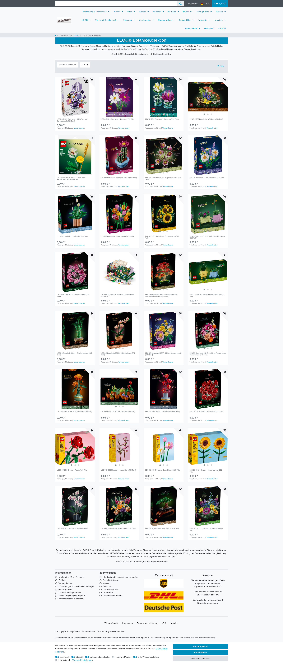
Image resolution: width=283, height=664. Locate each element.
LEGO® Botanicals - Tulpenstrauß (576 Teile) (117, 236)
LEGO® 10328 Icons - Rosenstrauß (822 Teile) (206, 411)
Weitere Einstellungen (82, 660)
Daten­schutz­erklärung (147, 623)
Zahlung (62, 580)
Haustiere (218, 20)
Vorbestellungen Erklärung (71, 599)
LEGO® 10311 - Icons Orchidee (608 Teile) (72, 528)
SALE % (222, 28)
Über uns (107, 586)
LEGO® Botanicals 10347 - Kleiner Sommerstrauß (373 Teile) (163, 354)
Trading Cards (202, 11)
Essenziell (64, 657)
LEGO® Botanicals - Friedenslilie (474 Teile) (72, 236)
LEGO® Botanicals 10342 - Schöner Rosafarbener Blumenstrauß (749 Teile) (208, 354)
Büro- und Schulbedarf (105, 20)
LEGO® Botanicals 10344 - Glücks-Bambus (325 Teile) (74, 354)
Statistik (79, 657)
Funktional (65, 660)
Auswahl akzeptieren (200, 658)
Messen (106, 583)
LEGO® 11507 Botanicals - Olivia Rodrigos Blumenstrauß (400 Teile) (72, 120)
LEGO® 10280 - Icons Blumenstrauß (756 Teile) (118, 528)
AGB (164, 623)
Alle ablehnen (200, 652)
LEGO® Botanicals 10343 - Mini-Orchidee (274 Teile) (118, 354)
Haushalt (157, 11)
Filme (130, 11)
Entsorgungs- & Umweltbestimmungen (76, 586)
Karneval (172, 11)
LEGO (85, 20)
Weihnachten (191, 28)
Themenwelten (165, 20)
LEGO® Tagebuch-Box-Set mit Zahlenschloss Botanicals (117, 295)
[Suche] (180, 3)
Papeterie (203, 20)
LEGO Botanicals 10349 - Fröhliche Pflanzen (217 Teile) (207, 295)
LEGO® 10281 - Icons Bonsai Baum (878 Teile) (162, 528)
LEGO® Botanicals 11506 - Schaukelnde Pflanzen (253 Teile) (207, 237)
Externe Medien (123, 657)
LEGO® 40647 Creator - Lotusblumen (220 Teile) (162, 470)
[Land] (202, 3)
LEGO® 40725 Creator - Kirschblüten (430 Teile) (118, 470)
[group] (75, 97)
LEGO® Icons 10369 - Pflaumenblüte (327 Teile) (162, 411)
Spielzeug (127, 20)
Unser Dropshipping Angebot (72, 595)
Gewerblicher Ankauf (112, 595)
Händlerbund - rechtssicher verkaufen (120, 577)
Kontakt (173, 623)
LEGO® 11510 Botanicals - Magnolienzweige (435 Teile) (163, 178)
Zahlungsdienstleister (100, 657)
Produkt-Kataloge (111, 580)
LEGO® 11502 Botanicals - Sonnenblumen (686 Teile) (162, 237)
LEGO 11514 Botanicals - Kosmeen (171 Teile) (117, 119)
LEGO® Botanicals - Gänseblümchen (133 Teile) (207, 178)
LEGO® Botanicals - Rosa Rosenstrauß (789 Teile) (73, 295)
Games (143, 11)
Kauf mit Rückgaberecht (70, 592)
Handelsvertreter (110, 589)
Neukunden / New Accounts (71, 577)
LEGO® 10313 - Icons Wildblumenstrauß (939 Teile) (206, 529)
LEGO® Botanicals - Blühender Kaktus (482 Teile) (119, 178)
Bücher (117, 11)
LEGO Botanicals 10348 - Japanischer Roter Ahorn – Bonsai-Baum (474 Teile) (161, 295)
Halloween (209, 28)
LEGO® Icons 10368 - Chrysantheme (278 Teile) (74, 411)
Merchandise (145, 20)
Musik (186, 11)
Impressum (127, 623)
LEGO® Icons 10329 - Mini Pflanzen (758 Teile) (118, 411)
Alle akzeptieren (200, 646)
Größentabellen (66, 589)
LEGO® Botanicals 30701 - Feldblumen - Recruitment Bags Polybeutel (71, 178)
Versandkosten (79, 128)
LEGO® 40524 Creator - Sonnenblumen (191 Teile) (206, 471)
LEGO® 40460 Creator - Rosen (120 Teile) (72, 470)
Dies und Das (185, 20)
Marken (219, 11)
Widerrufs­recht (111, 623)
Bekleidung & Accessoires (95, 11)
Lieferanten (108, 592)
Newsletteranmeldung (207, 603)
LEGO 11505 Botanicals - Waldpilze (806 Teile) (206, 119)
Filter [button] (222, 66)
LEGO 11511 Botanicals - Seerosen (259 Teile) (162, 119)
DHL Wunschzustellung (148, 657)
